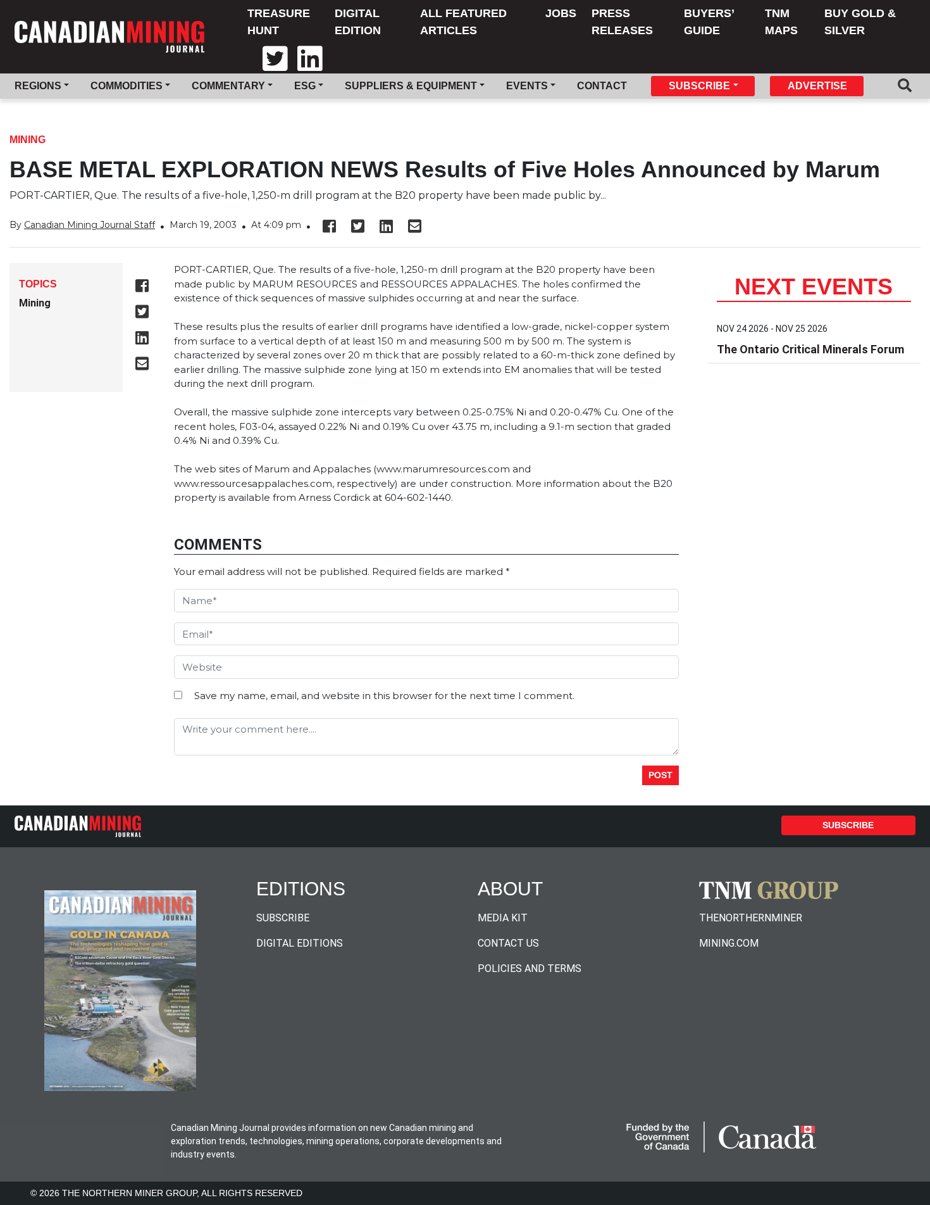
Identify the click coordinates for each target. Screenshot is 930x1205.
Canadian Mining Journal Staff (89, 224)
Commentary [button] (228, 85)
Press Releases (622, 22)
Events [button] (527, 85)
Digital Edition (358, 22)
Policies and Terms (529, 968)
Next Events (814, 287)
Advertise (817, 85)
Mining (27, 139)
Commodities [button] (126, 85)
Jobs (560, 13)
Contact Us (508, 943)
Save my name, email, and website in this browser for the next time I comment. (384, 696)
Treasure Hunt (278, 22)
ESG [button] (305, 85)
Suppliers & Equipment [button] (411, 85)
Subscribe (848, 825)
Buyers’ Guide (709, 22)
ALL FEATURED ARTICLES (463, 22)
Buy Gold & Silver (860, 22)
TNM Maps (781, 22)
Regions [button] (38, 85)
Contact (602, 85)
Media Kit (503, 918)
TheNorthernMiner (750, 918)
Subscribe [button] (699, 85)
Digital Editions (299, 943)
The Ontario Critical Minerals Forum (810, 349)
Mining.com (729, 943)
